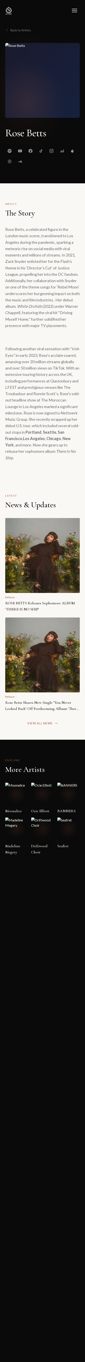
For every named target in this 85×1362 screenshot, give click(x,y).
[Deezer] (62, 151)
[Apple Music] (72, 151)
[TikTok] (41, 151)
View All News (40, 723)
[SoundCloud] (20, 161)
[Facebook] (30, 151)
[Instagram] (51, 151)
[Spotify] (9, 151)
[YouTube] (20, 151)
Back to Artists (20, 30)
